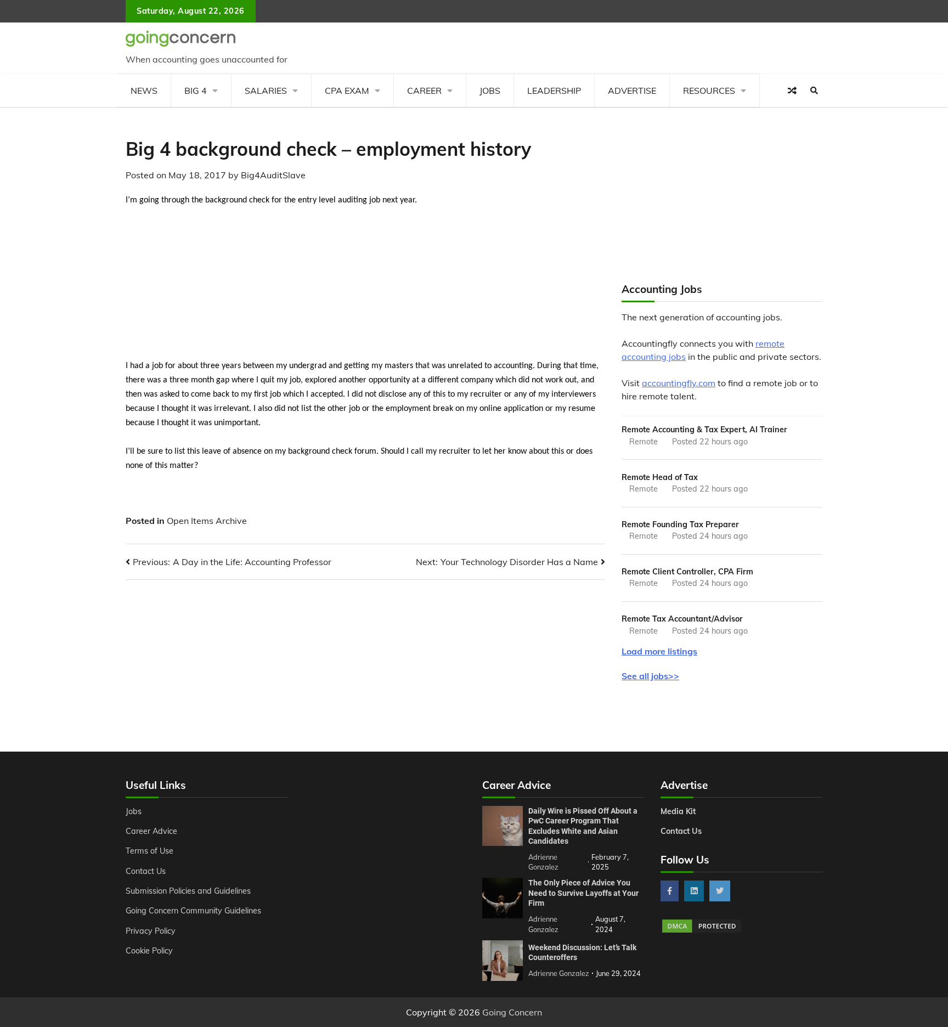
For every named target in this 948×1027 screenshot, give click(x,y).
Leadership (554, 90)
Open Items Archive (207, 520)
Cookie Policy (149, 951)
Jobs (489, 90)
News (144, 90)
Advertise (632, 90)
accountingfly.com (678, 382)
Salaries (266, 90)
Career (424, 90)
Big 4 (195, 90)
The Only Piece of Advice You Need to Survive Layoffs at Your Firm (583, 892)
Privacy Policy (151, 931)
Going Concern (512, 1012)
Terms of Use (149, 851)
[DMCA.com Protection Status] (702, 931)
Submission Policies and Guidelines (188, 891)
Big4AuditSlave (273, 175)
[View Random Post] (792, 90)
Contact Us (146, 871)
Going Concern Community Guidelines (193, 911)
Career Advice (151, 831)
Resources (709, 90)
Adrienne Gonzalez (558, 973)
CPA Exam (347, 90)
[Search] (814, 90)
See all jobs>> (650, 675)
